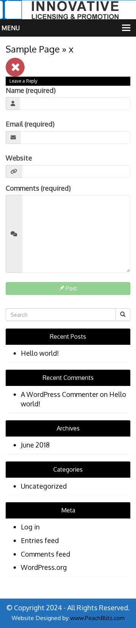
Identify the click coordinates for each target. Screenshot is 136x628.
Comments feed (45, 554)
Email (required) (30, 124)
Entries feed (40, 540)
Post (70, 288)
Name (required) (31, 90)
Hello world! (40, 353)
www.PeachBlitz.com (97, 618)
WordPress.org (44, 567)
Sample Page (33, 49)
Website (19, 158)
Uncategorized (44, 486)
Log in (30, 527)
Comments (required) (38, 188)
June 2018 (35, 445)
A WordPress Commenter (59, 394)
